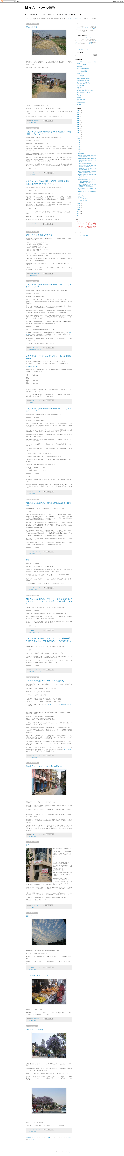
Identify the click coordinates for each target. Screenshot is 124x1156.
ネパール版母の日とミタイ (37, 975)
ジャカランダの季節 (34, 1030)
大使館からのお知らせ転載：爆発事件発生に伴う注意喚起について (87, 172)
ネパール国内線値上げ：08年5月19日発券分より (46, 681)
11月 (79, 140)
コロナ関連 (79, 66)
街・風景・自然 (32, 122)
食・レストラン (80, 94)
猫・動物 (79, 104)
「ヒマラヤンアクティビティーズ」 (83, 38)
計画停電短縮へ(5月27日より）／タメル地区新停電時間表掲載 (87, 169)
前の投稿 (69, 1137)
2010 (78, 132)
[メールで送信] (46, 121)
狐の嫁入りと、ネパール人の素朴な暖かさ (44, 766)
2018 (78, 116)
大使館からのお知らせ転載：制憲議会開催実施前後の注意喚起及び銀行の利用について (87, 160)
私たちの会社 (67, 749)
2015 (78, 122)
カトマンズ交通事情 (81, 65)
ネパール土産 (80, 77)
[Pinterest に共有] (52, 121)
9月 (79, 144)
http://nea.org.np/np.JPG (32, 366)
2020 (78, 112)
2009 (78, 134)
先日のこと (30, 845)
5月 (79, 152)
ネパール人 (31, 907)
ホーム (49, 1137)
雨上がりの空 (31, 916)
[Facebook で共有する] (51, 121)
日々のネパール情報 (40, 7)
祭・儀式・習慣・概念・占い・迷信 (85, 90)
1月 (79, 209)
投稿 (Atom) (31, 1140)
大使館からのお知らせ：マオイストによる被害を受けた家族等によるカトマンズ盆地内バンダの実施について (49, 601)
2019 (78, 114)
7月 (79, 148)
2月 (79, 207)
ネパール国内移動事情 (33, 757)
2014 (78, 124)
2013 (78, 126)
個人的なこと (80, 87)
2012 (78, 128)
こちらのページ (89, 43)
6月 (79, 150)
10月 (79, 142)
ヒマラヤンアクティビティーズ (84, 82)
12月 (79, 138)
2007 (78, 211)
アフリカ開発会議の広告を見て (39, 235)
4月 (79, 203)
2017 (78, 118)
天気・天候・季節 (81, 99)
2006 (78, 213)
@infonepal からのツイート (81, 49)
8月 (79, 146)
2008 (78, 136)
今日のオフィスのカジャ (82, 89)
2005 (78, 215)
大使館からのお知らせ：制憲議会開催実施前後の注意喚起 (87, 175)
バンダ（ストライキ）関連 (83, 80)
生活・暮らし (80, 95)
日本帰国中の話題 (33, 275)
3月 (79, 205)
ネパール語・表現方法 (82, 70)
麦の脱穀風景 (31, 27)
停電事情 (31, 402)
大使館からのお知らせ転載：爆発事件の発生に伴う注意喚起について (87, 166)
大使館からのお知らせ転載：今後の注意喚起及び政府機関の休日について (87, 156)
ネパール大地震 (80, 75)
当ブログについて (81, 101)
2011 (78, 130)
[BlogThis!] (48, 121)
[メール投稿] (43, 120)
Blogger (69, 1152)
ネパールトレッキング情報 (83, 68)
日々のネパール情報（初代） (82, 235)
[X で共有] (49, 121)
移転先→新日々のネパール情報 (73, 18)
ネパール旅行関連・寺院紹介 (83, 78)
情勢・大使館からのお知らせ (35, 174)
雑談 (28, 560)
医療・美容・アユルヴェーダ (83, 83)
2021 (78, 110)
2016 (78, 120)
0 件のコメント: (37, 120)
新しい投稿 (28, 1137)
